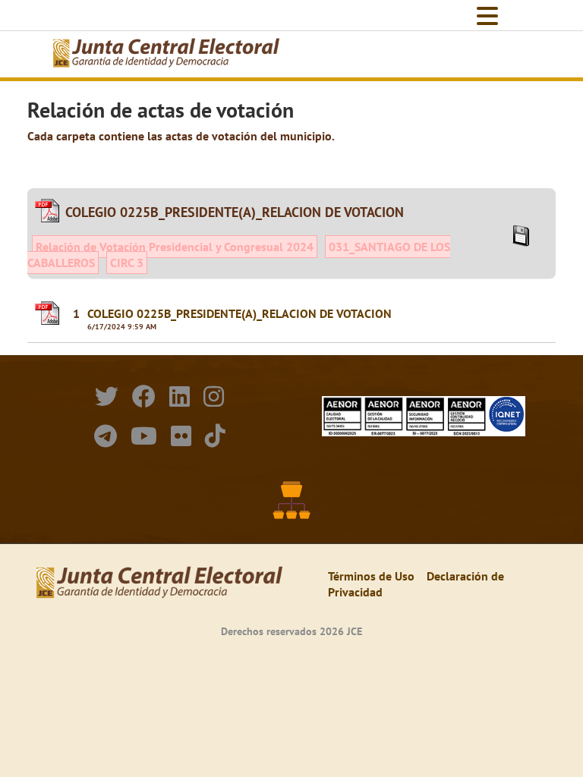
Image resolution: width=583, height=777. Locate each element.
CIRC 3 (126, 262)
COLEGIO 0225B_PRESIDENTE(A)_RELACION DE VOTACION (239, 313)
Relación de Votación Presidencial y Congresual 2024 (175, 246)
